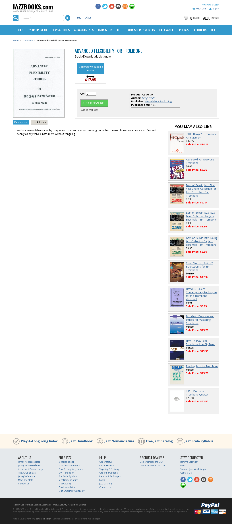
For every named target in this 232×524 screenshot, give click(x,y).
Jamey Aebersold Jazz (29, 461)
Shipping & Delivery (109, 469)
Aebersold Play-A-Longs (30, 469)
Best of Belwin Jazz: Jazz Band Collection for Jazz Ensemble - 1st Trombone (201, 216)
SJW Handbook (66, 472)
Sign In (216, 8)
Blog (182, 465)
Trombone (27, 40)
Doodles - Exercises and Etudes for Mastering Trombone (200, 320)
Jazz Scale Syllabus (199, 441)
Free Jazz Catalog (159, 441)
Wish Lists (201, 8)
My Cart (215, 17)
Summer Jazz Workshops (193, 469)
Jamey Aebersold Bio (29, 465)
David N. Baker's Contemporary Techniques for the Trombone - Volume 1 (201, 294)
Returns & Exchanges (110, 476)
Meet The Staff (25, 480)
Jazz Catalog (65, 483)
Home (16, 40)
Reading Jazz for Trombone (202, 366)
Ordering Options (108, 472)
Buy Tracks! (83, 17)
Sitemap (82, 504)
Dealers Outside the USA (152, 465)
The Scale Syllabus (68, 476)
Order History (106, 465)
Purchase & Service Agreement (38, 504)
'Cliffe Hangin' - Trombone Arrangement (201, 135)
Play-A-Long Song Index (39, 441)
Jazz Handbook (81, 441)
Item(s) (196, 17)
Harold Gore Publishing (158, 101)
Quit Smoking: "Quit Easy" (72, 490)
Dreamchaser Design (42, 518)
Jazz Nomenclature (119, 441)
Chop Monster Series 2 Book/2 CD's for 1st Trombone (199, 266)
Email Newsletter (67, 487)
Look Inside (39, 122)
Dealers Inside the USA (151, 461)
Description (21, 122)
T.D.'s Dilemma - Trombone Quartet (197, 392)
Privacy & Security (59, 504)
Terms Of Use (18, 504)
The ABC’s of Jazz (27, 472)
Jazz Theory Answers (69, 465)
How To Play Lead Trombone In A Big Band (200, 342)
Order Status (105, 461)
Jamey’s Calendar (27, 476)
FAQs (102, 480)
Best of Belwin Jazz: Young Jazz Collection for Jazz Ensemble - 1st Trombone (201, 241)
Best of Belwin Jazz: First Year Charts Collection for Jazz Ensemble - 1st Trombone (201, 190)
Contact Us (23, 483)
